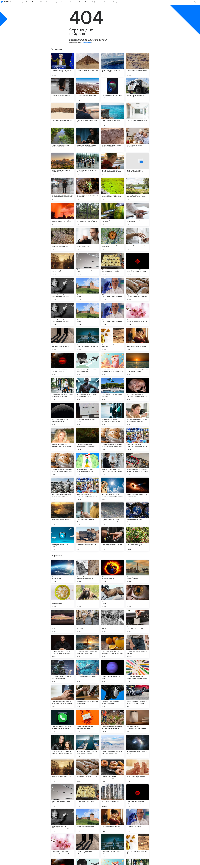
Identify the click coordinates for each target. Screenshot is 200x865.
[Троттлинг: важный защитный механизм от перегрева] (87, 664)
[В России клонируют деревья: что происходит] (87, 189)
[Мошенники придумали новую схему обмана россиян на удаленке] (87, 140)
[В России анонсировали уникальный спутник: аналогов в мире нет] (137, 514)
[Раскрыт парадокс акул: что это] (87, 821)
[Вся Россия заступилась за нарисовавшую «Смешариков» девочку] (137, 821)
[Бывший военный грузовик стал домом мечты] (87, 539)
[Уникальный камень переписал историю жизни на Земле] (62, 514)
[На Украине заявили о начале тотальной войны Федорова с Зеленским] (62, 796)
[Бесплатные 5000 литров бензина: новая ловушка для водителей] (112, 414)
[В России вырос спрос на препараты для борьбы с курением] (87, 639)
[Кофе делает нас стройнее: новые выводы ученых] (87, 239)
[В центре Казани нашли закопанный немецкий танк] (87, 721)
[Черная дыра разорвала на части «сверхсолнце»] (137, 489)
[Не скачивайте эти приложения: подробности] (137, 214)
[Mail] (2, 2)
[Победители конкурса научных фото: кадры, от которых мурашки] (62, 564)
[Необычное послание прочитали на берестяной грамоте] (62, 115)
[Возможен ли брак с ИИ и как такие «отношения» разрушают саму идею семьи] (112, 464)
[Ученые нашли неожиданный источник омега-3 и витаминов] (112, 189)
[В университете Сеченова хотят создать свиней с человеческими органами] (137, 289)
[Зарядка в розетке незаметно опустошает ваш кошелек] (137, 771)
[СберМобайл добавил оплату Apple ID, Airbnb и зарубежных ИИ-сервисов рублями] (62, 614)
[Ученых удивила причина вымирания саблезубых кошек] (137, 189)
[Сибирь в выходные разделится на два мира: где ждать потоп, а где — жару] (62, 664)
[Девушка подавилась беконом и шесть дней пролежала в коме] (137, 115)
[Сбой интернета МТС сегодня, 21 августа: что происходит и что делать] (137, 589)
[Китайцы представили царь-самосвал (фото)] (137, 90)
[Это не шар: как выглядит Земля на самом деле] (62, 721)
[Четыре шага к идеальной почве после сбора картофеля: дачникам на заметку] (137, 564)
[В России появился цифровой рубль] (87, 414)
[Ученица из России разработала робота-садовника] (137, 614)
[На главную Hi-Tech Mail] (7, 2)
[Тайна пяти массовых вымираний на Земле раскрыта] (112, 721)
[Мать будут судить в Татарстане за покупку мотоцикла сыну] (137, 846)
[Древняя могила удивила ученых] (87, 746)
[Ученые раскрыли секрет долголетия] (137, 140)
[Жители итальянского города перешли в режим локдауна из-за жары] (112, 489)
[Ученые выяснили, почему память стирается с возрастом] (87, 564)
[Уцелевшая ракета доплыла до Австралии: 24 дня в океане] (112, 65)
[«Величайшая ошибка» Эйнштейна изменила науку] (62, 289)
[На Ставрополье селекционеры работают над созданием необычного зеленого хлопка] (62, 489)
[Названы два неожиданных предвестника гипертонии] (112, 639)
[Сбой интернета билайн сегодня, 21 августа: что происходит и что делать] (87, 115)
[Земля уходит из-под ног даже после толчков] (87, 589)
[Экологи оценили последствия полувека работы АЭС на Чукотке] (87, 214)
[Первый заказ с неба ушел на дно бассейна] (112, 389)
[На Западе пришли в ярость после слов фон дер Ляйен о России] (62, 65)
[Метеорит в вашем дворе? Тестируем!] (112, 239)
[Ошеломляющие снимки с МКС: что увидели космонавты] (112, 90)
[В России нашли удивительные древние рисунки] (112, 140)
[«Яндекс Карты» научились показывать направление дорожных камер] (87, 464)
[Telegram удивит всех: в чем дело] (137, 239)
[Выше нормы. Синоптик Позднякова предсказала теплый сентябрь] (137, 439)
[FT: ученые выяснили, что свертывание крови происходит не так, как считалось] (112, 289)
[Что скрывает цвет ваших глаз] (137, 746)
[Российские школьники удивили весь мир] (87, 165)
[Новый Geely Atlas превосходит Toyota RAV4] (62, 689)
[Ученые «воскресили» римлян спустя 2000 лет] (62, 264)
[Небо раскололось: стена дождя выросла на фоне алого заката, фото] (62, 214)
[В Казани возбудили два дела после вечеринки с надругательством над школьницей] (62, 90)
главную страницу (86, 42)
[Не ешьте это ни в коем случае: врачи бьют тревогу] (62, 746)
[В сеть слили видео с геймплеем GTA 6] (137, 664)
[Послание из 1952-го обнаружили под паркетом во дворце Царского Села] (137, 65)
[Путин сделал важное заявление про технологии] (112, 589)
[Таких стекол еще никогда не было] (87, 264)
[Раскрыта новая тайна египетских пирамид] (87, 65)
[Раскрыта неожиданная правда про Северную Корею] (62, 821)
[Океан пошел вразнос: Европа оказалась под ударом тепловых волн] (112, 115)
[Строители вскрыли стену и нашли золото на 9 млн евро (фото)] (112, 264)
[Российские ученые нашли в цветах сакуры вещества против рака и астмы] (137, 314)
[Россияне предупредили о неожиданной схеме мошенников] (112, 364)
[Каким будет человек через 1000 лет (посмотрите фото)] (87, 389)
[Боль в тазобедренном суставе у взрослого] (137, 796)
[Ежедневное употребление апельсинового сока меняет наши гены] (112, 796)
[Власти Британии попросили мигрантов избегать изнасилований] (137, 721)
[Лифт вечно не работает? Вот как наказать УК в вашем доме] (112, 539)
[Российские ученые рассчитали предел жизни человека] (87, 796)
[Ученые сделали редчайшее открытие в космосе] (62, 364)
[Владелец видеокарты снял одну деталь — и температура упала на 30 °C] (137, 464)
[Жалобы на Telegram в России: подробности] (62, 539)
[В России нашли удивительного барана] (112, 746)
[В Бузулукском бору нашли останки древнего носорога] (137, 689)
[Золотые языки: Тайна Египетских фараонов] (112, 339)
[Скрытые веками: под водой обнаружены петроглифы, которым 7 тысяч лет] (112, 514)
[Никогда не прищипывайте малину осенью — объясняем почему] (137, 539)
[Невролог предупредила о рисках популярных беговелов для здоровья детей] (62, 389)
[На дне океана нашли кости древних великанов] (62, 140)
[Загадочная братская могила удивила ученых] (62, 165)
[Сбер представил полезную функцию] (87, 514)
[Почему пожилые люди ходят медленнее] (87, 771)
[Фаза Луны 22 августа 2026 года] (87, 689)
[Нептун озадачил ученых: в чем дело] (112, 821)
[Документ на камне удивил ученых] (112, 771)
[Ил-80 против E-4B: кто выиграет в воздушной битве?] (87, 364)
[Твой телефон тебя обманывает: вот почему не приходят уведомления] (137, 414)
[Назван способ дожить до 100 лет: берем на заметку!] (112, 689)
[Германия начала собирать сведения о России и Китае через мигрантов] (112, 664)
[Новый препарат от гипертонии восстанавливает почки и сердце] (62, 846)
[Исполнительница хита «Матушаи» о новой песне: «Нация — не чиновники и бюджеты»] (62, 589)
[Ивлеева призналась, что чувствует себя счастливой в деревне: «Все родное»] (62, 439)
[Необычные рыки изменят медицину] (112, 214)
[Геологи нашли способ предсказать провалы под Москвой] (62, 239)
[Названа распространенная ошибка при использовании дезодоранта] (62, 639)
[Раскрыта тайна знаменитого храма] (87, 289)
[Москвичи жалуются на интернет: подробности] (87, 846)
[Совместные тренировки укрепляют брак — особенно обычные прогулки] (62, 339)
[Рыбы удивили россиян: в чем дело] (62, 771)
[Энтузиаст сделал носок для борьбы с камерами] (112, 846)
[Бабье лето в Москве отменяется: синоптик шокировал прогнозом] (62, 189)
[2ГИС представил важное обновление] (112, 614)
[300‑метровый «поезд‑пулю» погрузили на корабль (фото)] (112, 564)
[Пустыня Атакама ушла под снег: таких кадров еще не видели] (87, 90)
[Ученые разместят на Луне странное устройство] (62, 414)
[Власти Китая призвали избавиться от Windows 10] (137, 165)
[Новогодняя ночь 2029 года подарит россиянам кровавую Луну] (137, 264)
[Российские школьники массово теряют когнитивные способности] (87, 339)
